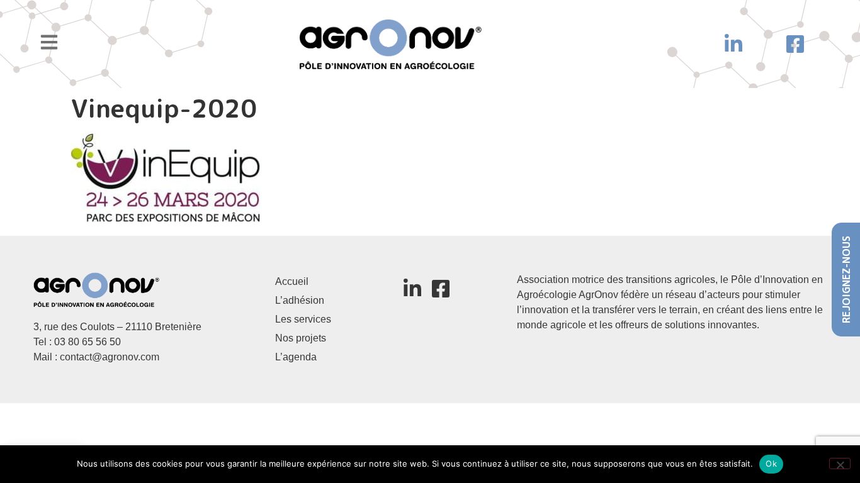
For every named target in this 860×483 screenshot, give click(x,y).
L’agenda (296, 357)
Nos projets (300, 338)
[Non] (840, 463)
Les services (303, 319)
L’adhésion (299, 300)
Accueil (291, 281)
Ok (771, 463)
